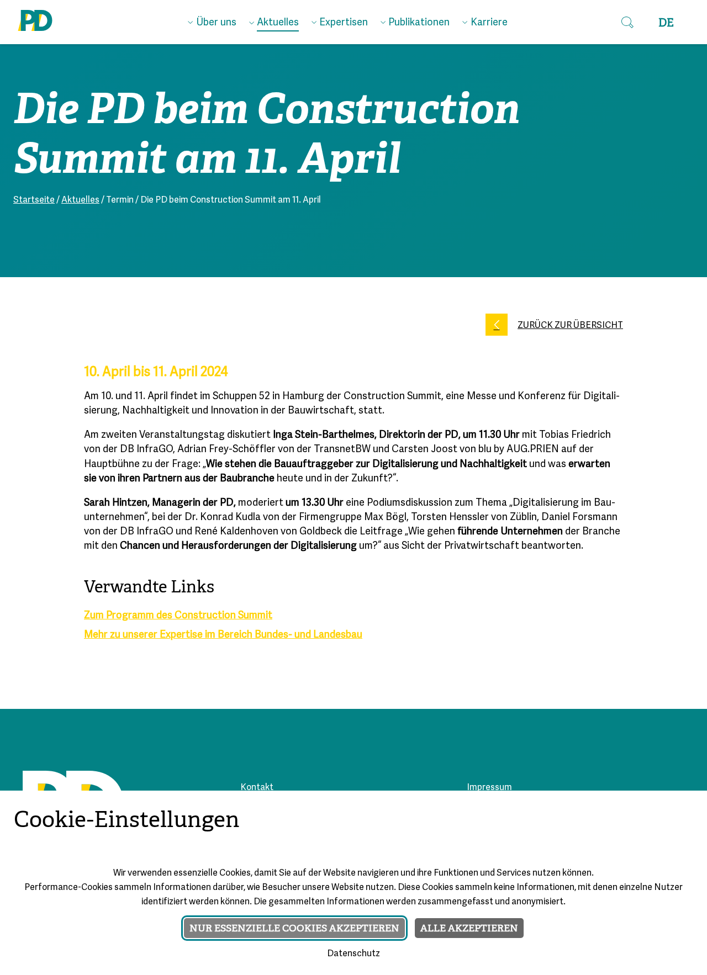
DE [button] (666, 23)
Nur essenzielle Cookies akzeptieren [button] (294, 928)
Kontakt (256, 787)
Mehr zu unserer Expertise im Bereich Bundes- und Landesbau (223, 635)
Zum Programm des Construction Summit (178, 616)
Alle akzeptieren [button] (469, 928)
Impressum (489, 787)
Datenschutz (353, 954)
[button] (627, 22)
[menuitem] (212, 20)
